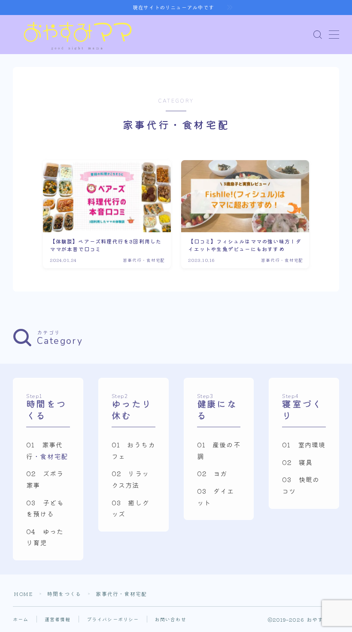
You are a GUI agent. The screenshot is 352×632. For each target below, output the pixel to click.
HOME (23, 593)
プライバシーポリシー (113, 619)
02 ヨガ (212, 473)
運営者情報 (58, 619)
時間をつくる (64, 593)
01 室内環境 (303, 444)
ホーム (21, 619)
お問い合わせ (170, 619)
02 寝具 (297, 462)
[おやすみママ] (77, 34)
